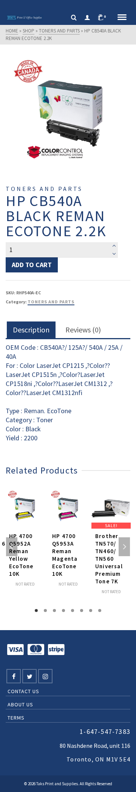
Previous (11, 546)
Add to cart (32, 264)
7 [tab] (90, 610)
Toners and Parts (51, 301)
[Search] (73, 18)
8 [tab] (100, 610)
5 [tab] (72, 610)
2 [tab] (45, 610)
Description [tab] (31, 329)
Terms (16, 717)
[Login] (87, 18)
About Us (20, 704)
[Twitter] (29, 676)
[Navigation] (122, 18)
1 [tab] (36, 610)
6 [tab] (81, 610)
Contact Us (23, 691)
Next (124, 546)
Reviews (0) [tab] (83, 329)
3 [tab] (54, 610)
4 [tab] (63, 610)
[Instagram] (45, 676)
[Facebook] (13, 676)
